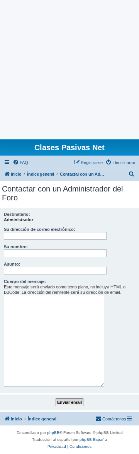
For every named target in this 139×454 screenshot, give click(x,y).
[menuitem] (20, 162)
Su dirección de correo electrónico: (39, 229)
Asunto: (12, 264)
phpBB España (93, 439)
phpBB (53, 432)
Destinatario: (17, 214)
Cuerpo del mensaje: (25, 281)
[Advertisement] (69, 69)
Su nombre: (16, 246)
